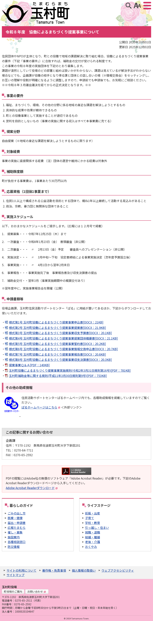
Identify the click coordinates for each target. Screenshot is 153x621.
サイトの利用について (21, 570)
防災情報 (14, 546)
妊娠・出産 (92, 513)
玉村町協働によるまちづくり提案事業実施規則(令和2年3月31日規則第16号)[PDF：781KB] (70, 370)
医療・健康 (15, 518)
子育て (89, 518)
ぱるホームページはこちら (39, 407)
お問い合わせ (35, 591)
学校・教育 (92, 522)
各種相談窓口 (17, 542)
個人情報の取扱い (84, 570)
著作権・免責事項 (54, 570)
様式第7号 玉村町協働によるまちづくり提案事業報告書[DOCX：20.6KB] (57, 354)
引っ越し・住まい (97, 527)
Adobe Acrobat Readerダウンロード (30, 488)
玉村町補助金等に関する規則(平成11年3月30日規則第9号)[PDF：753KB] (58, 375)
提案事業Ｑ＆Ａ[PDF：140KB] (29, 365)
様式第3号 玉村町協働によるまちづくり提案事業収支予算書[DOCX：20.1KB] (60, 333)
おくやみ (91, 546)
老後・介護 (92, 542)
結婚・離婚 (92, 537)
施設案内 (14, 537)
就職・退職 (92, 532)
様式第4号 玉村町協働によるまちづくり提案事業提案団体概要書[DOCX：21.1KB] (63, 338)
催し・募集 (15, 532)
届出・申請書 (17, 522)
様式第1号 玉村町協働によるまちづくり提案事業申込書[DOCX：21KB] (56, 322)
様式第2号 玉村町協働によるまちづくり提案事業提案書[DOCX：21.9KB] (57, 327)
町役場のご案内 (13, 591)
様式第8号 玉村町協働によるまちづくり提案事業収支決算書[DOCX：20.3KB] (60, 359)
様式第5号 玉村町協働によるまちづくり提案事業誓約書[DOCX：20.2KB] (57, 343)
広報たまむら (17, 527)
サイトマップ (15, 575)
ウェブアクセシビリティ (118, 570)
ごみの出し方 (17, 513)
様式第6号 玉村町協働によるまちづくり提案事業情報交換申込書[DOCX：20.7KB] (63, 349)
